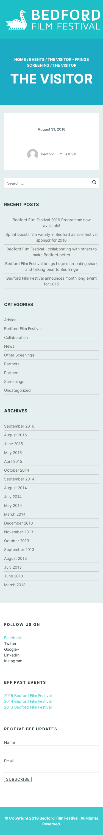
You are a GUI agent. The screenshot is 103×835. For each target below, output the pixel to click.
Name (9, 742)
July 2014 (13, 496)
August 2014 (15, 487)
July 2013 (13, 567)
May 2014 (13, 505)
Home (20, 59)
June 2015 (13, 443)
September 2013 (19, 549)
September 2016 (19, 426)
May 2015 (13, 452)
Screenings (14, 381)
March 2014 (15, 514)
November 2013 (18, 531)
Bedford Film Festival (22, 328)
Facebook (13, 637)
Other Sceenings (19, 355)
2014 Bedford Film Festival (28, 701)
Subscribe (18, 779)
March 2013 (15, 584)
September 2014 (19, 479)
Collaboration (16, 337)
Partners (11, 363)
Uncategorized (17, 390)
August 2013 (15, 558)
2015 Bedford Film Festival (28, 695)
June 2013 (13, 576)
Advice (10, 319)
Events (36, 59)
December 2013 (18, 523)
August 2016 (15, 435)
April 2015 (13, 461)
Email (8, 760)
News (9, 346)
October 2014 (16, 470)
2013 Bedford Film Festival (28, 707)
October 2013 (16, 540)
